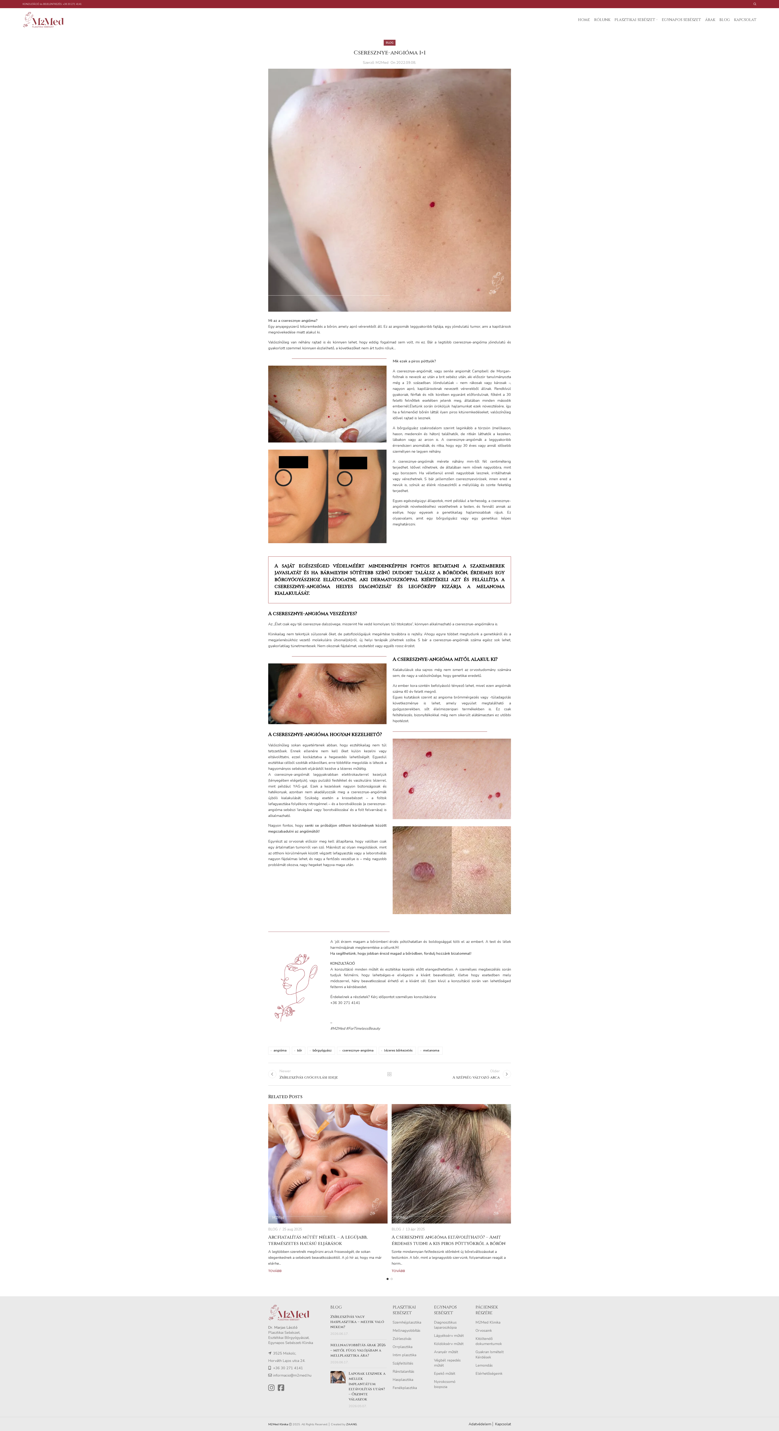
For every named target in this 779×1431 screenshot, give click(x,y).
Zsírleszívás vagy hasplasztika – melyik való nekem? (357, 1321)
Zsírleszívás (402, 1338)
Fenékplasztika (405, 1387)
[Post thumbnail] (338, 1390)
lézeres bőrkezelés (398, 1050)
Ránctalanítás (403, 1371)
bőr (299, 1050)
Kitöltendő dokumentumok (489, 1341)
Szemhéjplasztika (407, 1322)
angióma (280, 1050)
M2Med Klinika (488, 1322)
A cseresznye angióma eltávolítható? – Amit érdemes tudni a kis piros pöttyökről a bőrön (448, 1240)
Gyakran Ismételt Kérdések (490, 1354)
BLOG (389, 43)
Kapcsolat (503, 1424)
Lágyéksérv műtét (449, 1335)
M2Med (382, 62)
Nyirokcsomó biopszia (444, 1384)
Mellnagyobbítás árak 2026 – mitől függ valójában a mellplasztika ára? (358, 1350)
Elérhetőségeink (489, 1373)
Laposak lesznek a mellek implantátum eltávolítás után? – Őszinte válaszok (367, 1386)
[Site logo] (45, 19)
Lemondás (484, 1365)
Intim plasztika (404, 1355)
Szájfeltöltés (403, 1363)
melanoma (431, 1050)
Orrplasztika (402, 1346)
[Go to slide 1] (388, 1279)
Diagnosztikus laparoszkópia (445, 1325)
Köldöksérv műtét (449, 1343)
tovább (275, 1271)
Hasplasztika (403, 1379)
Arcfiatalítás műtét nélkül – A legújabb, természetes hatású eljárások (317, 1240)
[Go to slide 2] (392, 1279)
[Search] (755, 4)
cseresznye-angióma (358, 1050)
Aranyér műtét (446, 1351)
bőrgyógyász (322, 1050)
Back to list (389, 1074)
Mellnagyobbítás (406, 1330)
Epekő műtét (444, 1373)
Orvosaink (484, 1330)
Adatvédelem (480, 1424)
